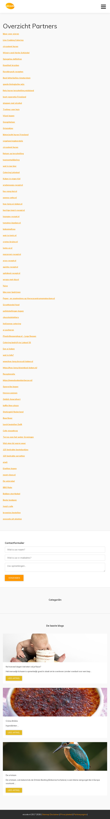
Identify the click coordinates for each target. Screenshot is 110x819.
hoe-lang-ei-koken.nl (12, 204)
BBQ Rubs (7, 487)
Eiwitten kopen (10, 468)
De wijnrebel (9, 481)
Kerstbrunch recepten (13, 71)
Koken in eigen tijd (11, 179)
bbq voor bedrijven (11, 292)
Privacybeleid (66, 814)
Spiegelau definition (12, 59)
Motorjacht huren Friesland (16, 134)
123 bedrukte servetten (14, 456)
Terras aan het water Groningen (18, 437)
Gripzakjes (8, 128)
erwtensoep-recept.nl (13, 185)
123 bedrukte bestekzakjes (15, 449)
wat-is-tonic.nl (9, 235)
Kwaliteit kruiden (11, 65)
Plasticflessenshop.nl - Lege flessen (19, 336)
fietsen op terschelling (13, 153)
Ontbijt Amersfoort (11, 399)
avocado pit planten (12, 519)
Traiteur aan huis (11, 109)
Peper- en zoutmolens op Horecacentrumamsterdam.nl (29, 298)
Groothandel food (11, 305)
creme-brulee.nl (10, 242)
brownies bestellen (12, 512)
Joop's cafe (8, 506)
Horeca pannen (10, 393)
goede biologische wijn (13, 84)
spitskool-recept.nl (11, 273)
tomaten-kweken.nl (12, 223)
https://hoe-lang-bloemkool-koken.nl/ (20, 368)
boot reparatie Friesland (14, 97)
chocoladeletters (11, 317)
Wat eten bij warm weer (14, 443)
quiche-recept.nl (10, 267)
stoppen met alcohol (12, 103)
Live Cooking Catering (13, 40)
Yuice (5, 286)
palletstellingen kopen (13, 311)
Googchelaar (9, 122)
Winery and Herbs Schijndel (16, 53)
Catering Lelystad (11, 172)
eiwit (5, 462)
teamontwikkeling (11, 160)
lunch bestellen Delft (12, 424)
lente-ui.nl (7, 248)
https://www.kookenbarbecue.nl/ (17, 380)
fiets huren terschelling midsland (18, 90)
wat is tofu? (8, 355)
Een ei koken (9, 349)
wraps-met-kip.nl (11, 279)
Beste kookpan (10, 500)
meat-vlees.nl (9, 475)
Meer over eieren (11, 34)
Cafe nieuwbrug (10, 431)
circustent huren (10, 46)
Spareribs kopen (10, 386)
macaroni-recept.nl (12, 254)
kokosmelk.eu (9, 229)
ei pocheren (8, 330)
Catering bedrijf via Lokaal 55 (17, 342)
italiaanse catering (12, 323)
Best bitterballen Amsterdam (16, 78)
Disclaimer (54, 814)
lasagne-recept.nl (11, 216)
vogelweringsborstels (13, 141)
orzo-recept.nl (9, 260)
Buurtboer (7, 418)
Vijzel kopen (8, 116)
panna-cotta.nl (10, 197)
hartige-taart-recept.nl (14, 210)
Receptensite (9, 374)
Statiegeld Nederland (13, 412)
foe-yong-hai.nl (10, 191)
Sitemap (45, 814)
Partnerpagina (80, 814)
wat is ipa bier (9, 166)
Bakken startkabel (11, 494)
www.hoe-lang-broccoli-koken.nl (18, 361)
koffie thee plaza (11, 405)
